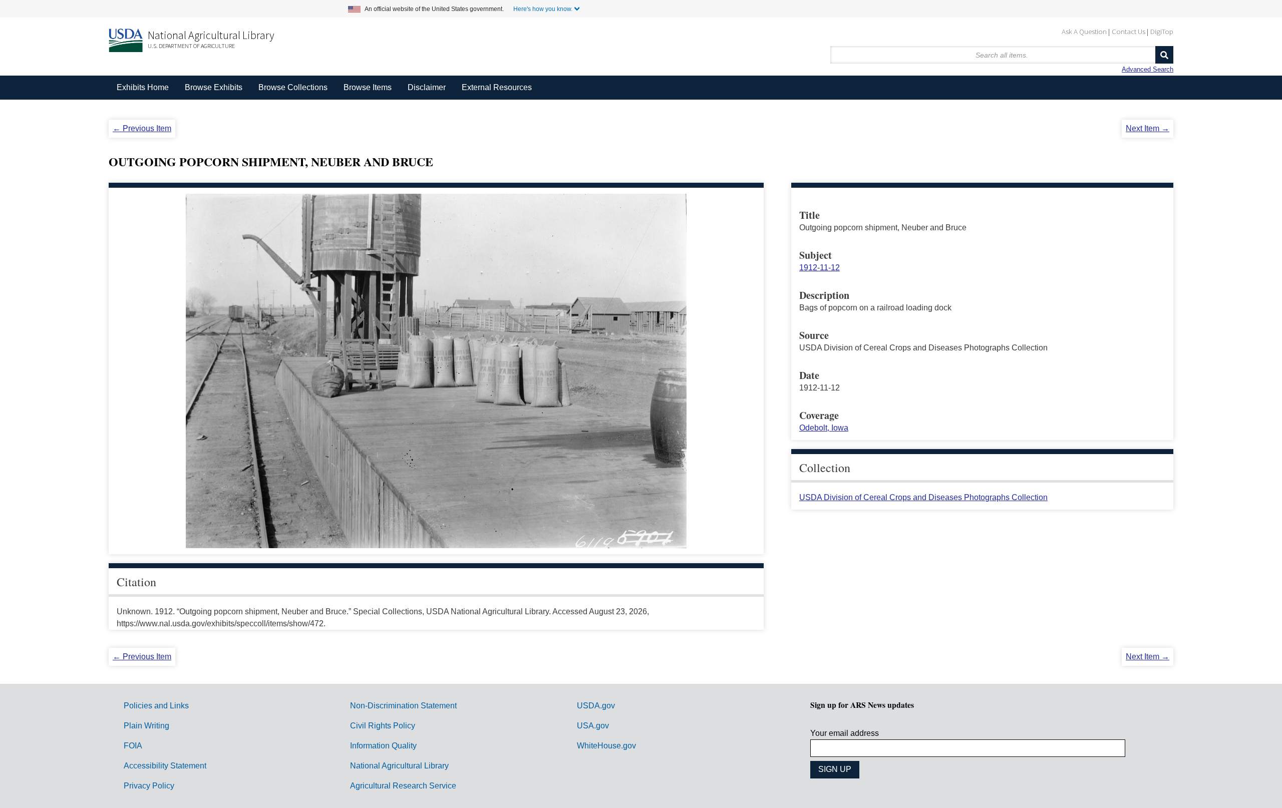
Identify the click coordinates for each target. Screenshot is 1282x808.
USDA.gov (596, 705)
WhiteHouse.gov (606, 745)
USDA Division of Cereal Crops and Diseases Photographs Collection (923, 497)
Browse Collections (293, 87)
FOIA (133, 745)
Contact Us (1128, 31)
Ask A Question (1084, 31)
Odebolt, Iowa (823, 428)
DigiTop (1161, 31)
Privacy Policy (149, 785)
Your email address (844, 733)
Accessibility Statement (165, 765)
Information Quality (383, 745)
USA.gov (593, 725)
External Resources (497, 87)
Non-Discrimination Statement (403, 705)
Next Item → (1147, 128)
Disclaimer (427, 87)
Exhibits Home (143, 87)
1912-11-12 (819, 267)
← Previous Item (142, 128)
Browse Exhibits (213, 87)
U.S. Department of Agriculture (191, 46)
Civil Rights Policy (382, 725)
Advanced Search (1147, 69)
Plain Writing (146, 725)
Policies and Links (156, 705)
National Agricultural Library (211, 35)
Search (1164, 55)
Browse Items (368, 87)
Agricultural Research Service (403, 785)
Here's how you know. (542, 9)
